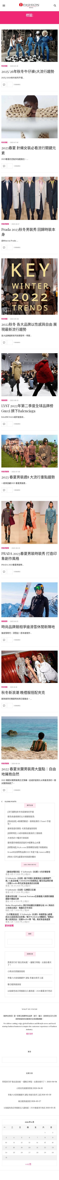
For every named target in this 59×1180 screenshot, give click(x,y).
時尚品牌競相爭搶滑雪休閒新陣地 (28, 626)
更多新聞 (9, 925)
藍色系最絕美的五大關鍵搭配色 (21, 816)
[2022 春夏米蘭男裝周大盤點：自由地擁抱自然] (29, 737)
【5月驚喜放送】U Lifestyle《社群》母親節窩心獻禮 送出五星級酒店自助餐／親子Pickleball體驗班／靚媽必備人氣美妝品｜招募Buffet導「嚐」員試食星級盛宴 (29, 917)
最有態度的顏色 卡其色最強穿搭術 (22, 828)
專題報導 (4, 400)
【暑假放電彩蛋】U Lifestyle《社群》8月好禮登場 (27, 872)
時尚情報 (4, 66)
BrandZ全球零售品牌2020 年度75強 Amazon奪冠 (29, 852)
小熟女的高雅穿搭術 (16, 971)
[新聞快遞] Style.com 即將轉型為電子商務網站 (28, 847)
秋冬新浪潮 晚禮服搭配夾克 (23, 692)
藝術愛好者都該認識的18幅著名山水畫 (24, 842)
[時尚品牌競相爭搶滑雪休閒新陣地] (29, 599)
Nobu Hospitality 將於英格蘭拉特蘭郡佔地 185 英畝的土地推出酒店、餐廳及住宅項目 (29, 906)
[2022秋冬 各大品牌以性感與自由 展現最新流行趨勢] (29, 286)
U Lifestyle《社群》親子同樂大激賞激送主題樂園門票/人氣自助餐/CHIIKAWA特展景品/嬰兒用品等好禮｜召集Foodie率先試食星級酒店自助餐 (29, 881)
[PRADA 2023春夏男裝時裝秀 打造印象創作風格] (29, 522)
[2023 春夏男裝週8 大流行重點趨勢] (29, 451)
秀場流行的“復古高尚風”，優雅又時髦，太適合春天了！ (24, 1082)
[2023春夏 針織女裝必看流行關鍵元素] (29, 116)
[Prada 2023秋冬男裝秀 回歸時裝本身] (29, 198)
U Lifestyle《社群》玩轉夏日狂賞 (20, 890)
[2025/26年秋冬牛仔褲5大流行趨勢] (29, 46)
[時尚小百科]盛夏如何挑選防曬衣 (22, 857)
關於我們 (29, 1034)
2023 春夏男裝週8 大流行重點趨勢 (28, 477)
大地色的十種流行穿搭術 (18, 838)
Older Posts (10, 802)
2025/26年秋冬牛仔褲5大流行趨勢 (27, 71)
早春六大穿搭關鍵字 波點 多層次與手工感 (25, 978)
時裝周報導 (5, 224)
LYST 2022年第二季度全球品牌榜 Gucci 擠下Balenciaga (27, 408)
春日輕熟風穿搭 (14, 984)
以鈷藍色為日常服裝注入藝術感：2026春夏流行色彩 (30, 991)
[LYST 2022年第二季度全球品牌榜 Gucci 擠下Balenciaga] (29, 374)
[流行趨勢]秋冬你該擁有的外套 (21, 812)
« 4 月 (28, 1164)
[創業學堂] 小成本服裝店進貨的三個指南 (25, 833)
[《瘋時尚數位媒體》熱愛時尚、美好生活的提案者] (29, 5)
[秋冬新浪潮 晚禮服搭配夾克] (29, 667)
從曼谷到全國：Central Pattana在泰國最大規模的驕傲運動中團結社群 (29, 897)
